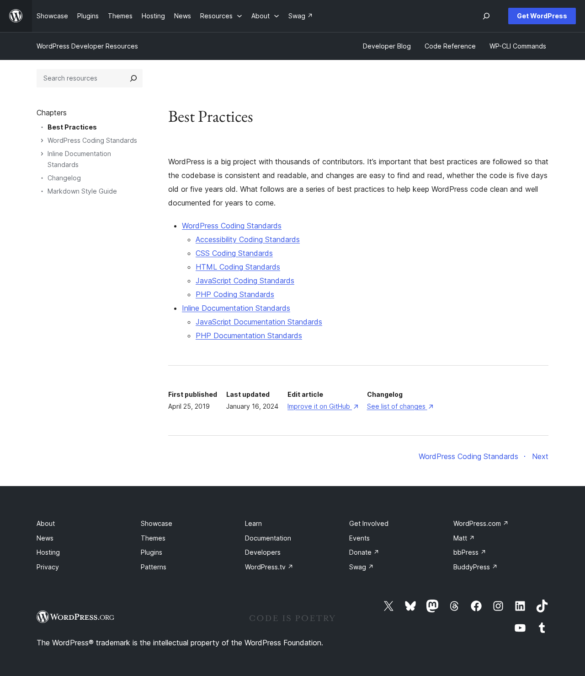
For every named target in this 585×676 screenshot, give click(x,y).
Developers (263, 552)
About (46, 523)
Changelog (64, 178)
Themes (153, 538)
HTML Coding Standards (238, 266)
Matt (464, 538)
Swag (361, 567)
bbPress (469, 552)
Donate (364, 552)
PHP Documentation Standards (249, 335)
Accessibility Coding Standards (248, 239)
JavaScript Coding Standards (245, 280)
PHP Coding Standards (235, 294)
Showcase (156, 523)
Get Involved (368, 523)
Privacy (48, 567)
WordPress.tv (269, 567)
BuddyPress (475, 567)
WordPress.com (481, 523)
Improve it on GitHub (322, 406)
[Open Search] (486, 16)
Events (359, 538)
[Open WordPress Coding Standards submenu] (42, 140)
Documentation (268, 538)
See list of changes (400, 406)
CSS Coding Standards (234, 253)
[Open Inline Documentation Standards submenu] (42, 153)
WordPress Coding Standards (232, 225)
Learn (253, 523)
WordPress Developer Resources (87, 46)
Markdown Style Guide (82, 191)
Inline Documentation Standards (236, 308)
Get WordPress (542, 16)
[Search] (133, 78)
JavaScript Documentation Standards (259, 321)
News (45, 538)
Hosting (48, 552)
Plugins (151, 552)
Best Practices (72, 127)
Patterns (153, 567)
